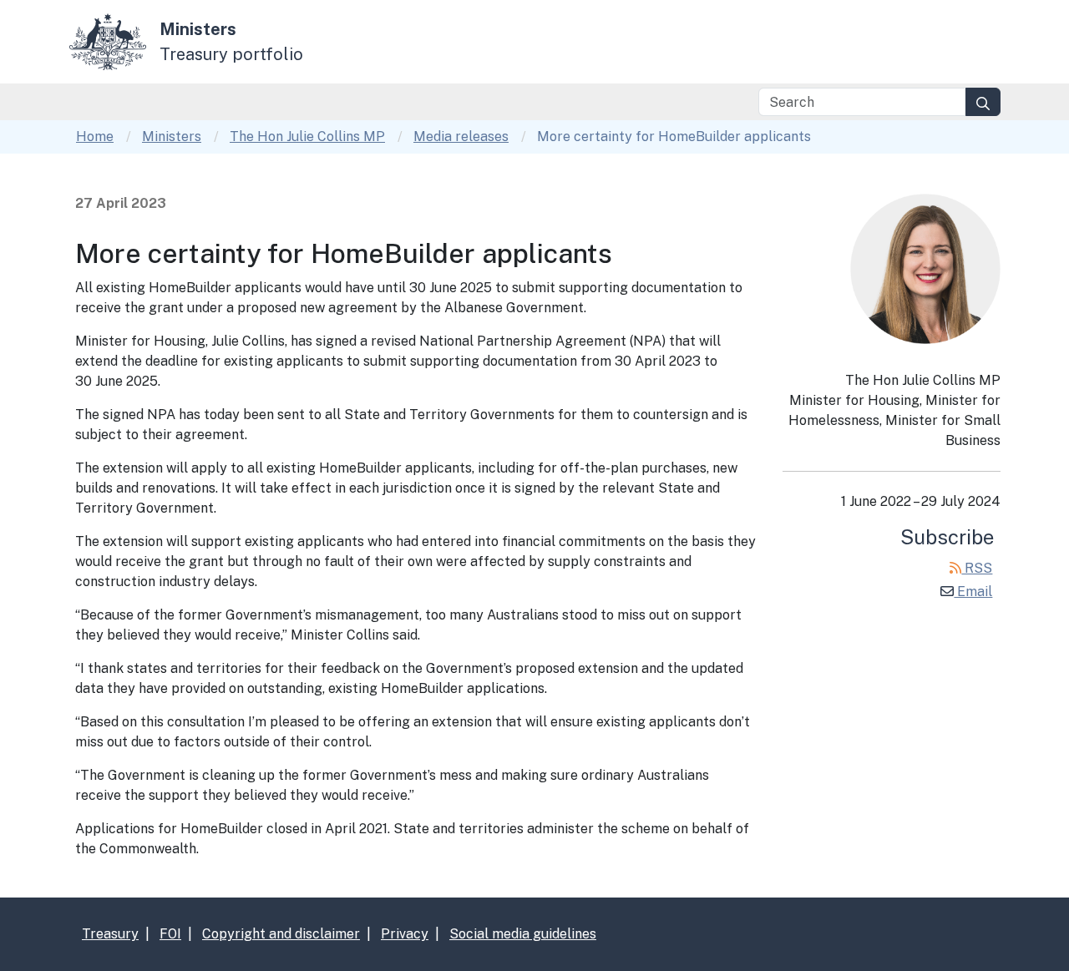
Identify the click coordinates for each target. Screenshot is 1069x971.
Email (973, 591)
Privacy (404, 934)
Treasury (110, 934)
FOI (170, 934)
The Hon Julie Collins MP (307, 136)
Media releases (461, 136)
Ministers (171, 136)
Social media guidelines (522, 934)
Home (95, 136)
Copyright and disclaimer (281, 934)
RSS (976, 568)
